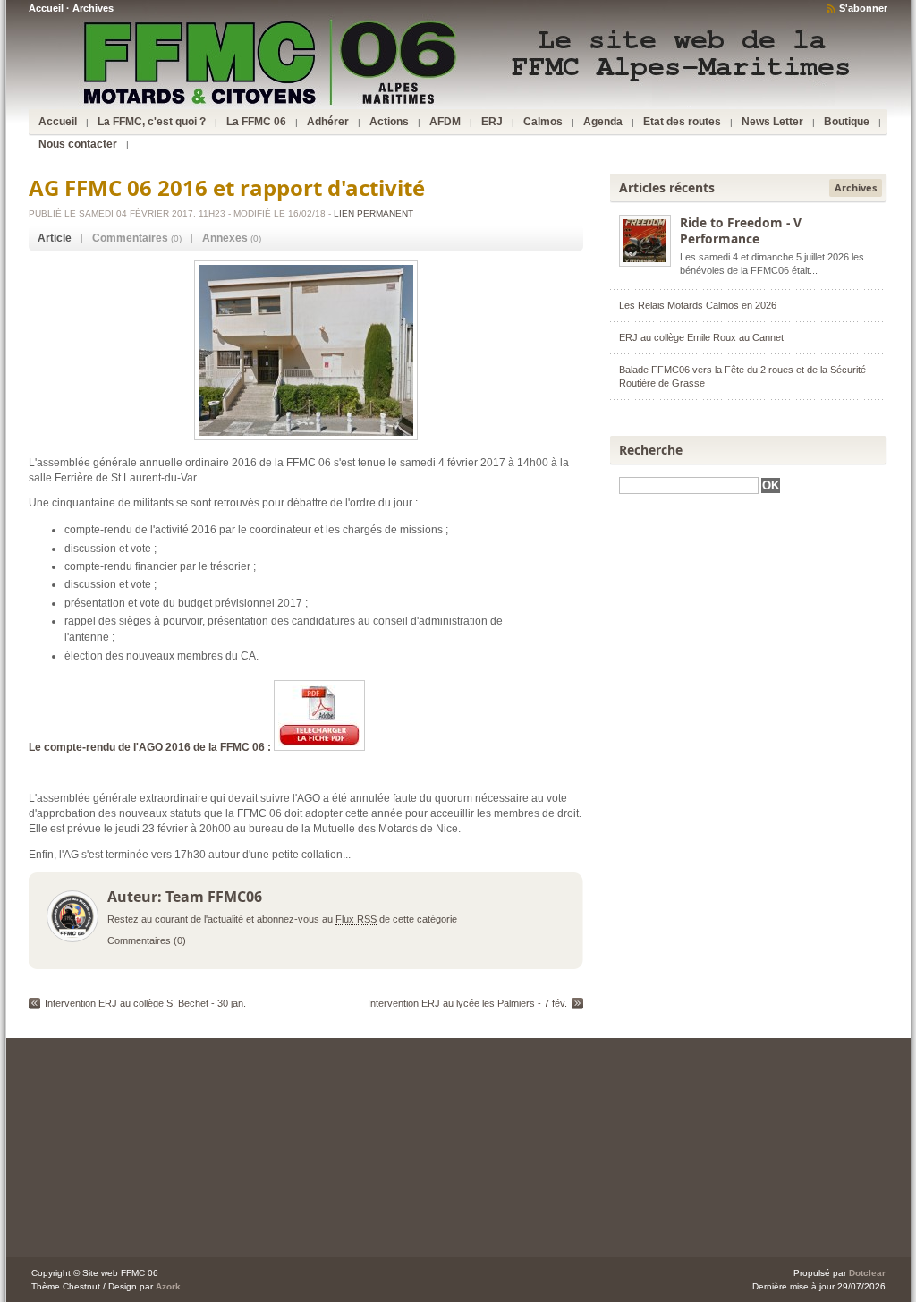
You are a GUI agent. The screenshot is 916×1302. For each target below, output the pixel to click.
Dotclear (867, 1273)
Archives (93, 8)
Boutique (846, 121)
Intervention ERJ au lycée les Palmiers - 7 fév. (467, 1003)
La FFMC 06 (256, 121)
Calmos (543, 121)
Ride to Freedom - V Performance (741, 230)
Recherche (651, 449)
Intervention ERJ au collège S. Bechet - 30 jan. (145, 1003)
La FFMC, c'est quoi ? (152, 121)
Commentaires (130, 238)
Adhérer (328, 121)
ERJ (492, 121)
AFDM (445, 121)
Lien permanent (373, 213)
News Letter (772, 121)
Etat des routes (682, 121)
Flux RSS (356, 919)
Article (55, 238)
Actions (389, 121)
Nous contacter (77, 144)
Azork (168, 1286)
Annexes (225, 238)
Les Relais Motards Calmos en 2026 (697, 305)
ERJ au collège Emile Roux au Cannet (701, 337)
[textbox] (689, 485)
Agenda (603, 121)
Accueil (46, 8)
